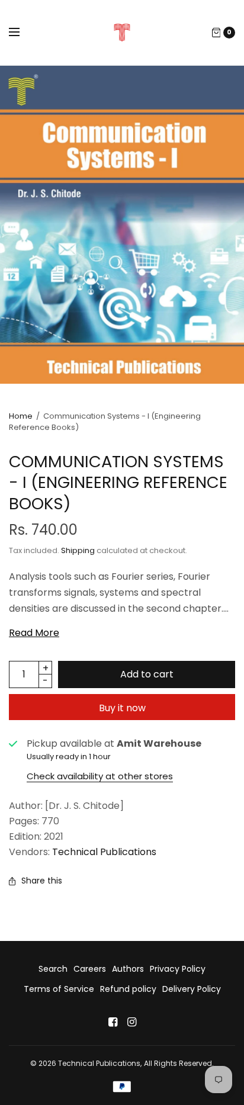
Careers (89, 969)
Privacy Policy (178, 969)
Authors (128, 969)
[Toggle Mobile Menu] (22, 33)
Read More (34, 633)
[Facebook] (112, 1022)
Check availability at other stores (100, 776)
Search (53, 969)
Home (21, 416)
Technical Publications (104, 852)
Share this (41, 880)
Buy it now (122, 708)
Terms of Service (59, 989)
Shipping (78, 550)
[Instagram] (131, 1022)
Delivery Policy (191, 989)
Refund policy (128, 989)
